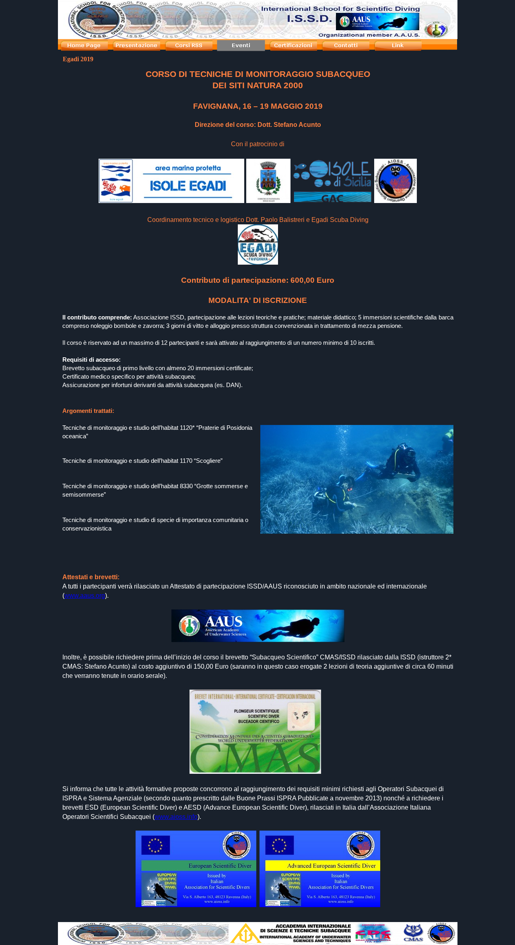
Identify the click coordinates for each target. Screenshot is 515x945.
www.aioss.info (176, 816)
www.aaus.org (84, 595)
